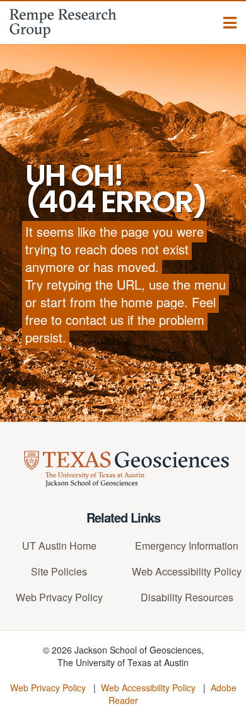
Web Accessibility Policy (187, 571)
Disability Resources (187, 597)
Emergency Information (186, 545)
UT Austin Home (59, 545)
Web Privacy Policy (59, 597)
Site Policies (59, 571)
